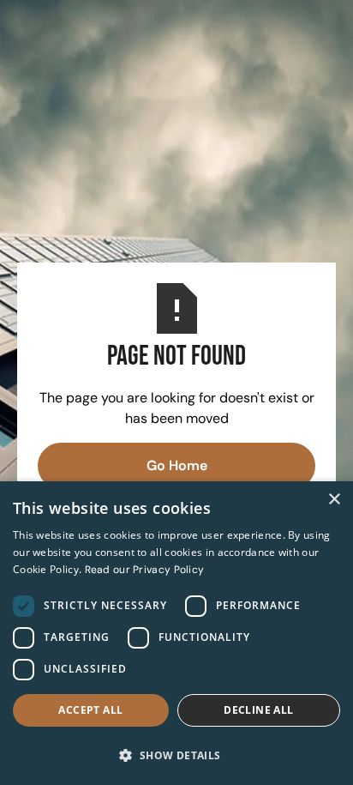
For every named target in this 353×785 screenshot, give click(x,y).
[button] (176, 755)
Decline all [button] (258, 710)
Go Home (177, 465)
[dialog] (176, 633)
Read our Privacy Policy (145, 570)
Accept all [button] (90, 710)
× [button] (333, 499)
